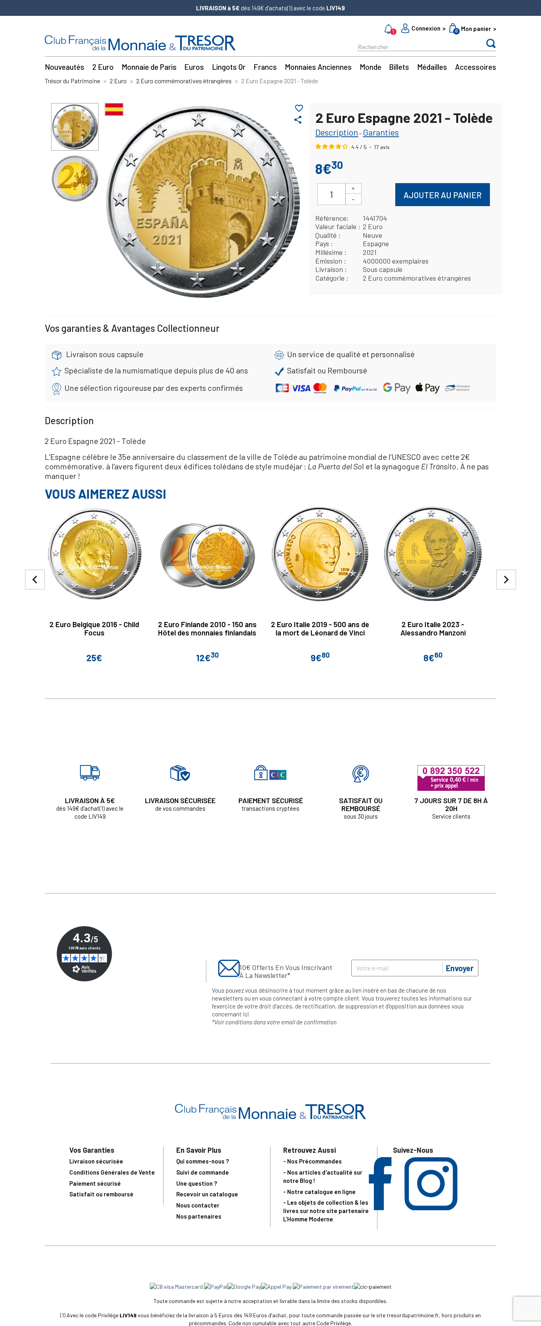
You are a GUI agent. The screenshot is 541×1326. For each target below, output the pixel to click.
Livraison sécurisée (96, 1161)
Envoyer (460, 968)
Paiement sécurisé (95, 1183)
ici (246, 1014)
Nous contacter (197, 1205)
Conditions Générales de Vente (112, 1172)
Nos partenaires (198, 1216)
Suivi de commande (202, 1172)
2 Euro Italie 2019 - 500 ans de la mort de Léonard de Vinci (320, 628)
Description (336, 132)
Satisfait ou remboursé (101, 1194)
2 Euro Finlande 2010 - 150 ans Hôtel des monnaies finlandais (207, 628)
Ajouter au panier (443, 195)
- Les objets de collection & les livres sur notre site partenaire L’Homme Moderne (326, 1211)
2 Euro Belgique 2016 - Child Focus (94, 628)
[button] (506, 579)
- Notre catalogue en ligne (319, 1191)
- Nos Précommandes (312, 1161)
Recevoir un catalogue (207, 1194)
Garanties (381, 132)
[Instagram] (431, 1208)
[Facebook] (380, 1208)
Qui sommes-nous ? (202, 1161)
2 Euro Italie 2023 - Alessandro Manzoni (433, 628)
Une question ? (196, 1183)
